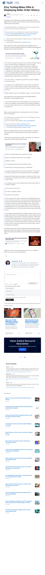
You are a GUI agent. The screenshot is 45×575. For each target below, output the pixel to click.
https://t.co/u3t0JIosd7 (22, 124)
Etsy (6, 255)
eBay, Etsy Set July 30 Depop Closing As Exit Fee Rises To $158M (32, 321)
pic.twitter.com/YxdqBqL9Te (30, 125)
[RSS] (25, 357)
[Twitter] (18, 261)
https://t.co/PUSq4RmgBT (29, 120)
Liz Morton (8, 13)
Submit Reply (32, 283)
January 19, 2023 (26, 35)
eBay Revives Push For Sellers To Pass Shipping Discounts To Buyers (18, 371)
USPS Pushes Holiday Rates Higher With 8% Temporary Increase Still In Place (20, 387)
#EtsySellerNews (19, 33)
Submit (9, 299)
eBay (39, 333)
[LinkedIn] (21, 261)
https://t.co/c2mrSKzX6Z (10, 33)
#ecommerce (20, 125)
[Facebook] (20, 261)
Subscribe (22, 349)
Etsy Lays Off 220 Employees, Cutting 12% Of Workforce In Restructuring (11, 322)
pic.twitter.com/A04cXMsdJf (30, 33)
